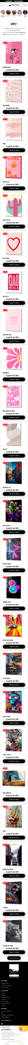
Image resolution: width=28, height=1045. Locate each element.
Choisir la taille (14, 74)
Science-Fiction (4, 1001)
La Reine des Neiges (8, 946)
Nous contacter (4, 983)
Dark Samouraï (7, 793)
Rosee (4, 144)
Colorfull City (7, 487)
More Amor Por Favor (8, 411)
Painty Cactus (6, 220)
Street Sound (6, 717)
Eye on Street (6, 678)
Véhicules (3, 1005)
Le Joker (5, 908)
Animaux (3, 993)
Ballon (5, 449)
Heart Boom (6, 258)
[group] (2, 13)
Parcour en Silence (8, 869)
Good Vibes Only (7, 335)
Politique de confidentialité (7, 1015)
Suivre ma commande (6, 1011)
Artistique (3, 995)
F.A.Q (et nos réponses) (6, 985)
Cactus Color (6, 526)
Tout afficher (14, 958)
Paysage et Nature (5, 997)
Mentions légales (5, 1017)
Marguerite (6, 373)
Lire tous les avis (5, 987)
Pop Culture (3, 999)
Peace (4, 831)
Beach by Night (7, 564)
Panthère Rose (7, 67)
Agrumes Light (7, 602)
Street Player (7, 755)
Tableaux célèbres (5, 1003)
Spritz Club (6, 182)
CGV (2, 1013)
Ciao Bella (5, 296)
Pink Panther (6, 106)
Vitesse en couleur (8, 640)
